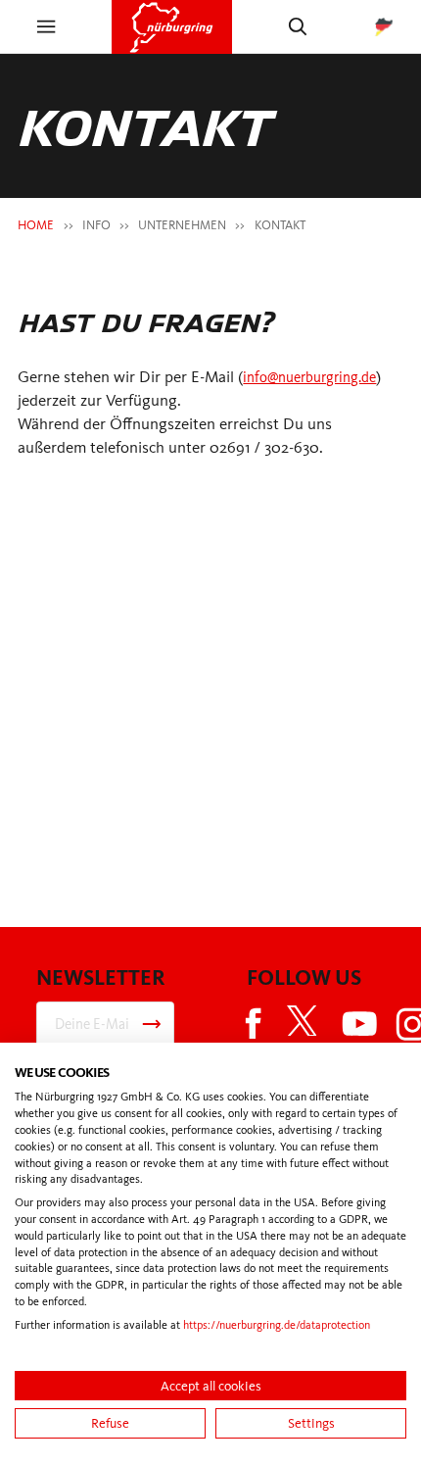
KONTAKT (280, 225)
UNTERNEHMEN (182, 225)
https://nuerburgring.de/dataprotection (276, 1325)
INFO (96, 225)
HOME (36, 225)
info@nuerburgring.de (318, 376)
